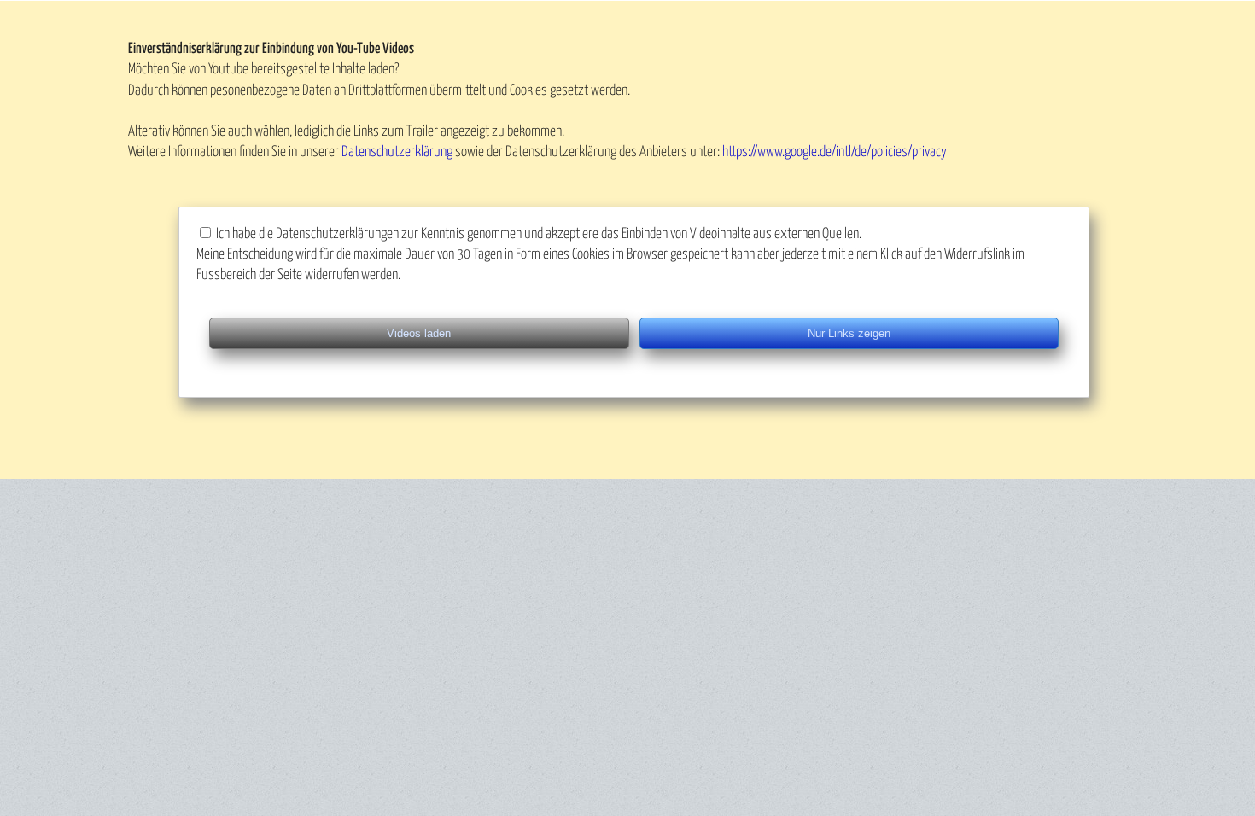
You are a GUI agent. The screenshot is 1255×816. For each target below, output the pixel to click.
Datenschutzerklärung (396, 152)
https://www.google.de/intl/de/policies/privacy (834, 152)
